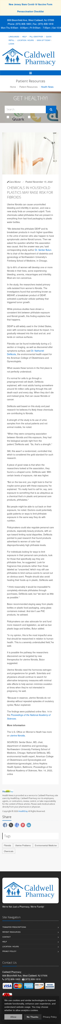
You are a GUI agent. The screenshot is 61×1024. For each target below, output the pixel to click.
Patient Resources (28, 86)
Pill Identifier (36, 36)
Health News (17, 117)
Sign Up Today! (44, 40)
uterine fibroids (17, 735)
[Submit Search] (51, 109)
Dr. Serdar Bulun (43, 249)
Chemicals (8, 851)
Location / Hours (25, 40)
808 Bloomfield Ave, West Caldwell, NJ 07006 (30, 20)
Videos (36, 117)
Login (11, 43)
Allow (13, 1017)
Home (13, 86)
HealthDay (23, 811)
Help (24, 36)
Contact (6, 937)
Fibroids (7, 845)
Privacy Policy (9, 951)
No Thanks (32, 1017)
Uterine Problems (23, 845)
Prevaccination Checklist (30, 11)
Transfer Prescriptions (14, 927)
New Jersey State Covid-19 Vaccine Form (30, 4)
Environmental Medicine (46, 845)
